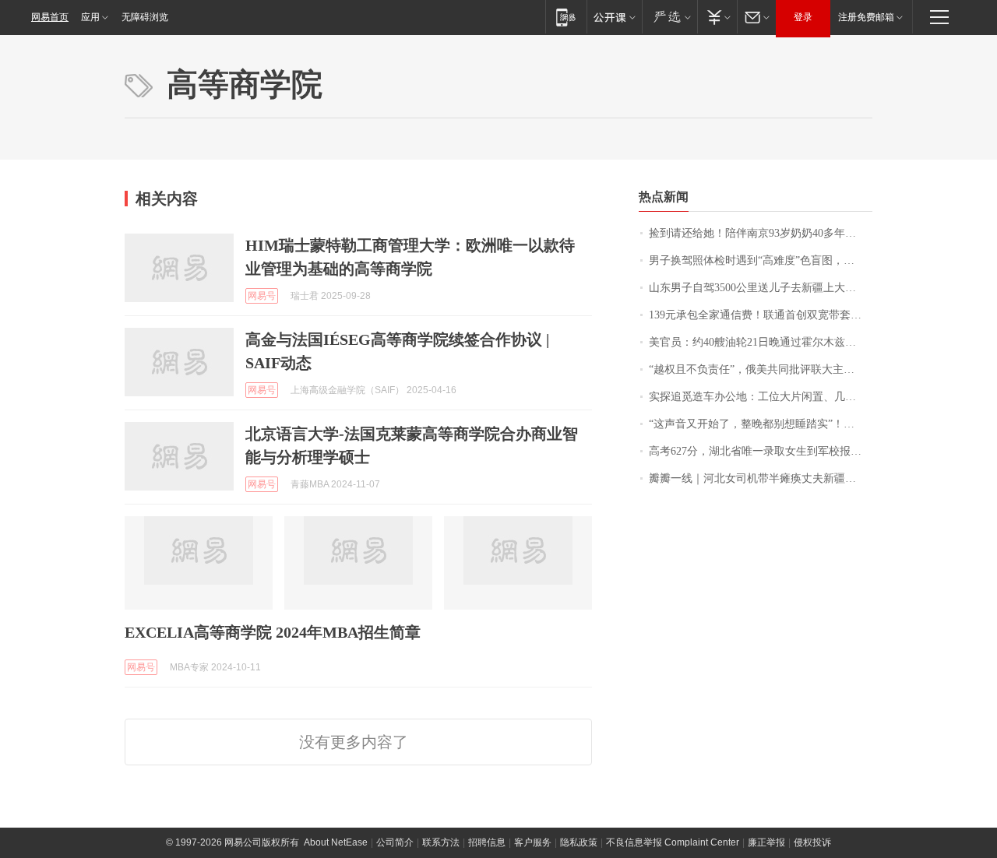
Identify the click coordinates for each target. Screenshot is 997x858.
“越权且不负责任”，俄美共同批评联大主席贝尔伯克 (760, 369)
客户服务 (532, 842)
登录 (803, 17)
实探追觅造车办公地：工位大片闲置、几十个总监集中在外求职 (760, 397)
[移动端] (566, 16)
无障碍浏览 (145, 17)
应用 (90, 17)
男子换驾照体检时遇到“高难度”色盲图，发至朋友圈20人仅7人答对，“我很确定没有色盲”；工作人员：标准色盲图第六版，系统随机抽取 (760, 260)
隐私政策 (578, 842)
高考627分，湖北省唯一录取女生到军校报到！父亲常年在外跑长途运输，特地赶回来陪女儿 (760, 451)
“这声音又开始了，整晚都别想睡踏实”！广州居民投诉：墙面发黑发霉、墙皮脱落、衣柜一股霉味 (760, 424)
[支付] (717, 16)
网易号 (262, 295)
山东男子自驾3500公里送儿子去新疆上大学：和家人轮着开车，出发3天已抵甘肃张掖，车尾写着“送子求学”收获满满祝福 (760, 288)
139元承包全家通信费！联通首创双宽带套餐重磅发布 (760, 315)
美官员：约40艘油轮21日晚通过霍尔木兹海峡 (758, 342)
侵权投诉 (812, 842)
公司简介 (395, 842)
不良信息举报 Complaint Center (672, 842)
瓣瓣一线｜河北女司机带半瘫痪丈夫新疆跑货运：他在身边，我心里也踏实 (760, 478)
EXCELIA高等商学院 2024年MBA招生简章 (273, 632)
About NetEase (336, 842)
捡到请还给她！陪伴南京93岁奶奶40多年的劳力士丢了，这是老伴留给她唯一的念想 (760, 233)
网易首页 (50, 17)
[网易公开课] (614, 16)
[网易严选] (669, 16)
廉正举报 (766, 842)
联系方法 (441, 842)
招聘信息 (487, 842)
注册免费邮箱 (866, 17)
